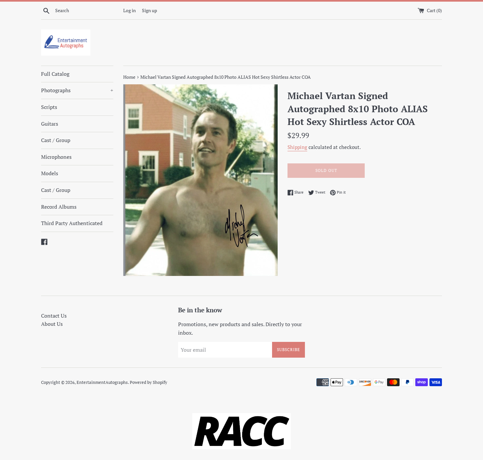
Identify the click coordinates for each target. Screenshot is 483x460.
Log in (129, 10)
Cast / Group (55, 140)
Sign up (149, 10)
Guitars (49, 123)
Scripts (49, 107)
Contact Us (54, 315)
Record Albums (59, 206)
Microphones (56, 156)
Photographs (77, 90)
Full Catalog (55, 73)
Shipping (297, 147)
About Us (52, 323)
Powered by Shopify (148, 382)
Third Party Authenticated (72, 223)
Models (49, 173)
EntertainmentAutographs (102, 382)
